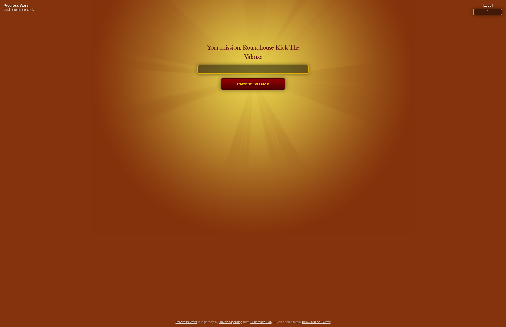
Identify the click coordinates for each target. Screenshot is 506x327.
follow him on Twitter (316, 322)
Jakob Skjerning (230, 322)
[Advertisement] (253, 301)
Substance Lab (261, 322)
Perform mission (253, 84)
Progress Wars (16, 6)
